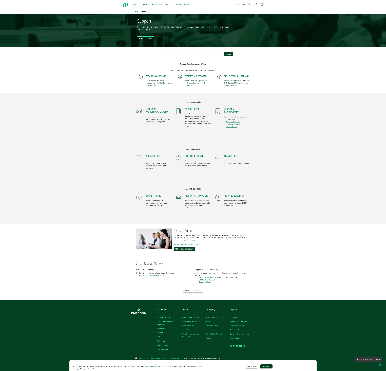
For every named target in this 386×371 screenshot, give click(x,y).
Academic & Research (165, 317)
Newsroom (210, 330)
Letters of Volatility (232, 127)
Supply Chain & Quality (214, 334)
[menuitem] (136, 5)
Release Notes (192, 109)
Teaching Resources (234, 196)
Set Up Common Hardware (236, 76)
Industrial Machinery (164, 337)
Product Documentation (238, 321)
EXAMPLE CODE (231, 156)
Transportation (162, 349)
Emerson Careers (212, 325)
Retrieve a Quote (188, 325)
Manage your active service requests (187, 244)
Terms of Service (188, 330)
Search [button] (228, 54)
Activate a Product (237, 330)
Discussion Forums (237, 325)
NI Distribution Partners (190, 317)
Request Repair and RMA (206, 280)
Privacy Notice (150, 366)
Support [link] (143, 12)
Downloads (234, 317)
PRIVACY (165, 358)
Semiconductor (163, 345)
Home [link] (136, 12)
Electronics (161, 328)
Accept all (266, 366)
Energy (160, 332)
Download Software (156, 76)
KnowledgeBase (153, 156)
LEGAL (152, 358)
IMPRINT (158, 358)
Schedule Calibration (205, 282)
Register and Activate (195, 76)
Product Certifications (233, 124)
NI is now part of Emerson (215, 317)
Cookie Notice (162, 366)
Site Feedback (235, 338)
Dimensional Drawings (233, 122)
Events (208, 338)
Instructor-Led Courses (196, 196)
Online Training (153, 196)
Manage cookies (175, 358)
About (208, 321)
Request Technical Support (207, 277)
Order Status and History (191, 321)
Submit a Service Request (239, 334)
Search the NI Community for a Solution (153, 275)
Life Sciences (162, 341)
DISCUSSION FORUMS (194, 156)
